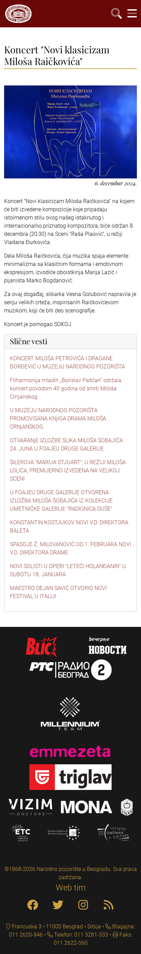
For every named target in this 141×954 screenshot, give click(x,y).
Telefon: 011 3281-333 (80, 934)
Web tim (71, 887)
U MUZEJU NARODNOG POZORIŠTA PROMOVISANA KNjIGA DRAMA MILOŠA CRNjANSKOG (58, 418)
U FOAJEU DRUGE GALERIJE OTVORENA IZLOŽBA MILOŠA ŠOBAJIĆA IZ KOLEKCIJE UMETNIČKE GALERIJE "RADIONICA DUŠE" (61, 500)
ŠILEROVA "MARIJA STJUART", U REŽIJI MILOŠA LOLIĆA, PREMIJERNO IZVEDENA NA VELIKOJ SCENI (68, 470)
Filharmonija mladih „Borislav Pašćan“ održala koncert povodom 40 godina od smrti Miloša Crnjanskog (65, 388)
